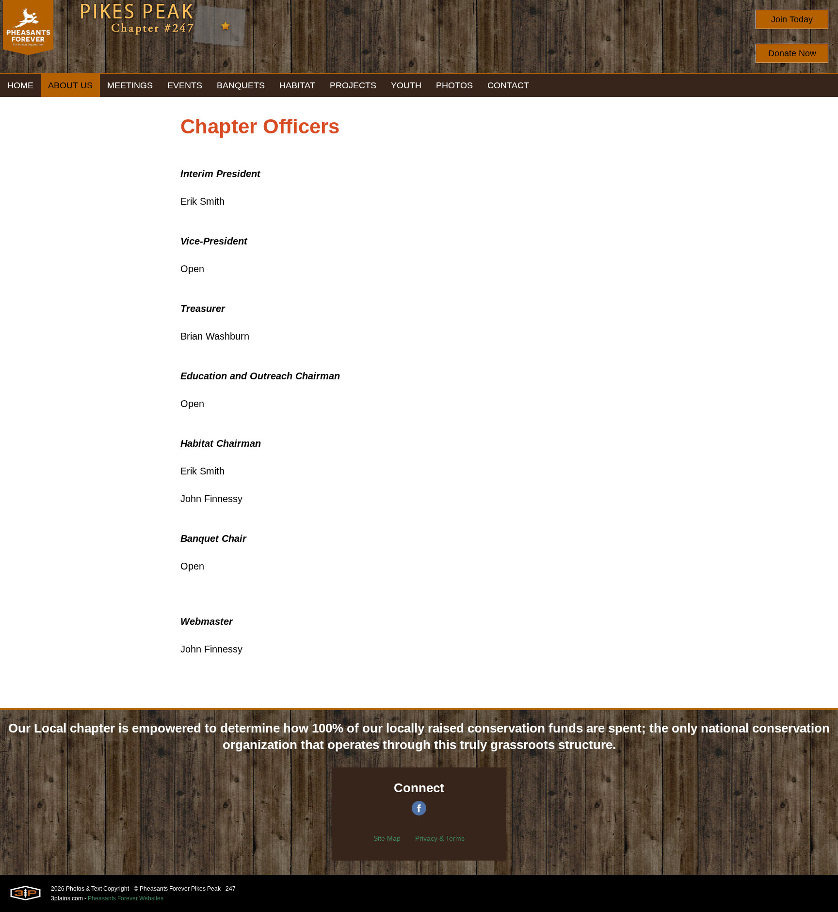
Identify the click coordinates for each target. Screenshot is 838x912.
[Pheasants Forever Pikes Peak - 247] (28, 36)
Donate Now (792, 53)
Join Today (792, 19)
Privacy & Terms (440, 838)
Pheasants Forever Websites (125, 898)
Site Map (387, 838)
